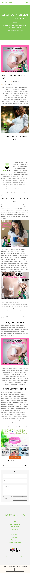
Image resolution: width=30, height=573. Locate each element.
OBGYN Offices (15, 535)
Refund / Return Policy (15, 542)
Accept (10, 570)
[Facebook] (11, 557)
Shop (15, 521)
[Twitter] (7, 557)
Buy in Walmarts (15, 524)
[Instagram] (17, 557)
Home (14, 22)
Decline (19, 570)
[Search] (24, 2)
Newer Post (24, 465)
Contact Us (15, 529)
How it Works (15, 526)
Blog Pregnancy (15, 540)
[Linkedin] (22, 557)
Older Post (5, 465)
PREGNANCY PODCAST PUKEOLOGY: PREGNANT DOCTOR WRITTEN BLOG (15, 26)
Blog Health (15, 537)
